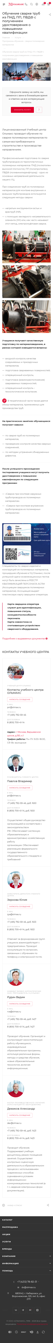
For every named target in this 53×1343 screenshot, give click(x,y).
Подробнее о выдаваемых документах (24, 638)
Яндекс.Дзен (37, 1310)
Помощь (7, 1271)
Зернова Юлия (17, 899)
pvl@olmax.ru (14, 707)
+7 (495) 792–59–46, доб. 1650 (21, 803)
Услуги (6, 1241)
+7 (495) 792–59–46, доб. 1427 (21, 1019)
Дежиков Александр (21, 1108)
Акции (6, 1234)
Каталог (7, 1220)
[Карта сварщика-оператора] (26, 543)
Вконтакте (16, 1310)
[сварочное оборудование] (26, 316)
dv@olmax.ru (29, 1287)
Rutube (30, 1310)
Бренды (7, 1249)
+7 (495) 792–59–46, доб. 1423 (21, 1130)
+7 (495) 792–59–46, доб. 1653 (21, 922)
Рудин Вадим (16, 997)
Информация (10, 1263)
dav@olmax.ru (14, 1123)
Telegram (23, 1310)
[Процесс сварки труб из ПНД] (26, 281)
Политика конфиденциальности (32, 1324)
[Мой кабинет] (36, 4)
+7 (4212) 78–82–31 (27, 1282)
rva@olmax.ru (14, 1011)
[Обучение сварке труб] (26, 246)
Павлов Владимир (19, 781)
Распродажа (10, 1227)
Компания (8, 1256)
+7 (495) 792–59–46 (16, 715)
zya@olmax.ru (14, 914)
